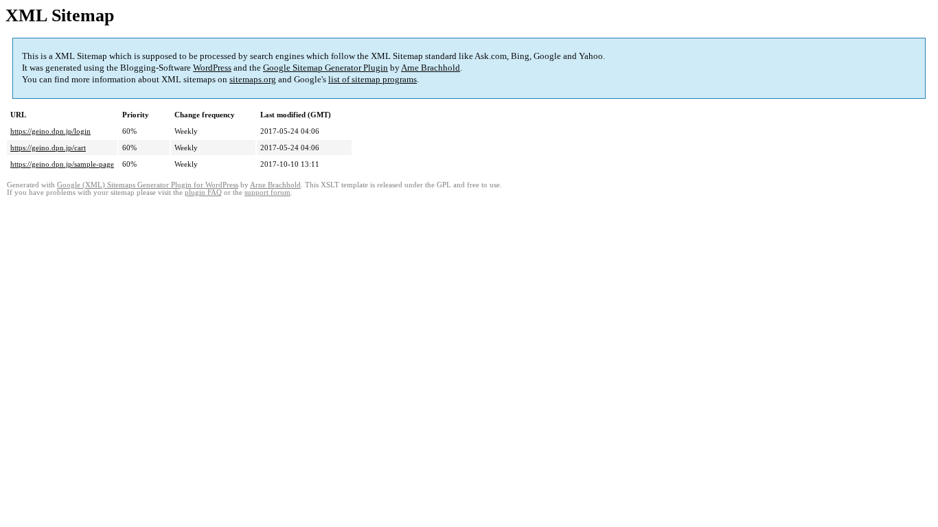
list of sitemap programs (372, 79)
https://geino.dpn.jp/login (50, 131)
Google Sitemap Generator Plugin (325, 67)
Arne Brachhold (430, 67)
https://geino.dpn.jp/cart (48, 147)
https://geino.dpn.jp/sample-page (62, 164)
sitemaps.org (252, 79)
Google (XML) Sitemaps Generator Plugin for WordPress (147, 185)
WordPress (212, 67)
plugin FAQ (203, 192)
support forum (267, 192)
